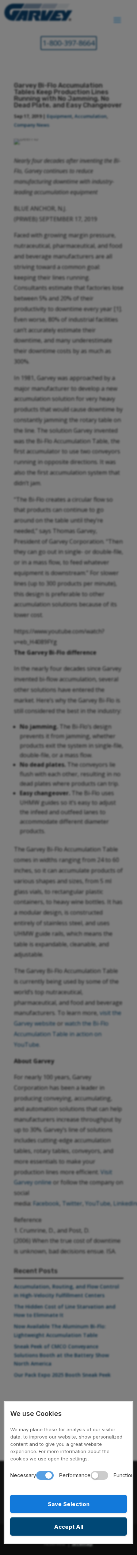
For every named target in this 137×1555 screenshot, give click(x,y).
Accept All (68, 1526)
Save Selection (69, 1504)
